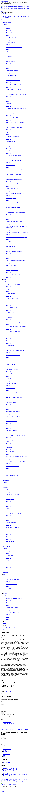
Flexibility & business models (12, 136)
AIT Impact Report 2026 (11, 551)
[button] (2, 11)
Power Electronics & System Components (15, 212)
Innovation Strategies (10, 388)
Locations (3, 792)
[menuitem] (16, 24)
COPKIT (12, 629)
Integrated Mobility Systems (12, 188)
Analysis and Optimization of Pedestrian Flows (16, 289)
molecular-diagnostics (11, 198)
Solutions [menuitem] (5, 279)
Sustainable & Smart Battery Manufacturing (15, 255)
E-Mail (2, 791)
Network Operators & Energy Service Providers (16, 406)
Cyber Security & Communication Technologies (16, 94)
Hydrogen (8, 378)
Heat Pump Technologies (11, 373)
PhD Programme (10, 499)
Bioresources (9, 56)
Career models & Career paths (12, 494)
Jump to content (4, 1)
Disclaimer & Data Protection (9, 770)
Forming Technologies (11, 141)
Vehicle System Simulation (12, 270)
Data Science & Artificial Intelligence (14, 99)
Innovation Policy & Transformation (14, 174)
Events (7, 565)
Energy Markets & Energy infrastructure (15, 350)
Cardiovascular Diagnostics (12, 70)
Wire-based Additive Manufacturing (14, 274)
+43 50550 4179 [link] (7, 722)
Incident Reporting (10, 588)
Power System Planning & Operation (14, 221)
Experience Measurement (11, 132)
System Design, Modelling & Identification (15, 260)
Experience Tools (10, 359)
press (4, 752)
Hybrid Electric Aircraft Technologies (14, 160)
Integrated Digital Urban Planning (13, 183)
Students (8, 503)
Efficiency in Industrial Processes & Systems (16, 108)
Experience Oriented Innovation (13, 355)
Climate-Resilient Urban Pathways (13, 80)
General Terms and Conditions (10, 769)
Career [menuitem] (4, 484)
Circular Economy (10, 312)
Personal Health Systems (11, 421)
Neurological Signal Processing (13, 411)
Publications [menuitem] (6, 480)
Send (2, 713)
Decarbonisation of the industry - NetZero (15, 336)
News (7, 560)
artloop (7, 617)
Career (4, 755)
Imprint (2, 741)
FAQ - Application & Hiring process (14, 513)
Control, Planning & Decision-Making (14, 84)
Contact (5, 756)
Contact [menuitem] (5, 574)
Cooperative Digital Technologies (13, 89)
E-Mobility (8, 340)
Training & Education (11, 265)
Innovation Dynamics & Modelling (14, 169)
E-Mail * (2, 703)
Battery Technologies (10, 51)
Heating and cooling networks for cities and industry (17, 146)
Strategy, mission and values (12, 602)
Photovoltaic (9, 425)
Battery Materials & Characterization (14, 47)
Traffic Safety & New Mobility (13, 466)
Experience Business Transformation (14, 127)
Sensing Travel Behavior (11, 451)
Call (1, 790)
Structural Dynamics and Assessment (14, 251)
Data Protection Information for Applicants (12, 772)
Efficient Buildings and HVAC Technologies (16, 113)
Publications (6, 751)
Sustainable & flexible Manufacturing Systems (16, 456)
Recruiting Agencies (10, 541)
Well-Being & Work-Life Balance (13, 527)
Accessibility (6, 773)
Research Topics (9, 627)
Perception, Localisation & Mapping (14, 207)
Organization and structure (12, 607)
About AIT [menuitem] (5, 593)
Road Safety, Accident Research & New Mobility (17, 232)
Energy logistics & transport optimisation (15, 122)
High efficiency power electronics (13, 150)
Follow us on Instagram (19, 16)
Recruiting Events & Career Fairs (13, 532)
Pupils (7, 508)
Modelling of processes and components (15, 193)
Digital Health (9, 103)
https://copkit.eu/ (9, 691)
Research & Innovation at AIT (12, 612)
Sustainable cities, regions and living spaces (15, 461)
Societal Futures (9, 241)
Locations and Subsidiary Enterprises (14, 598)
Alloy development (10, 42)
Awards (8, 536)
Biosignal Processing (10, 61)
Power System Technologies (12, 430)
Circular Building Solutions (12, 307)
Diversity (8, 518)
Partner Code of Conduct (8, 777)
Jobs (7, 489)
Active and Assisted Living (12, 32)
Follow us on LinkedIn (8, 16)
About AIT (5, 747)
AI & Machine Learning (11, 37)
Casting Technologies (11, 75)
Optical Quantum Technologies (13, 202)
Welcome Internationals (11, 522)
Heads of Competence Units (12, 579)
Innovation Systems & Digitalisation (14, 179)
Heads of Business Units (11, 584)
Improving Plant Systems (11, 383)
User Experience (9, 470)
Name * (2, 701)
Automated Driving (10, 293)
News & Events (6, 754)
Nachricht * (3, 711)
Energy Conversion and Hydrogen (13, 117)
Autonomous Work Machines (12, 298)
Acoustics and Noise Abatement (13, 284)
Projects (8, 629)
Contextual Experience (11, 317)
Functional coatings (10, 364)
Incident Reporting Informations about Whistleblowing (15, 774)
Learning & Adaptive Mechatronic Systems (15, 392)
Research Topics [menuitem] (7, 22)
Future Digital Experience (12, 369)
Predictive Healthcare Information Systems (15, 435)
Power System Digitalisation (12, 216)
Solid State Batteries (10, 246)
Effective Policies (10, 345)
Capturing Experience (11, 65)
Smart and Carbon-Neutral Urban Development (16, 237)
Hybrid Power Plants (10, 165)
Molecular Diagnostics (11, 402)
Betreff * (2, 704)
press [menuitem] (4, 569)
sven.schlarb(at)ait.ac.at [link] (8, 723)
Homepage (3, 627)
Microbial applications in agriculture (14, 397)
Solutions (5, 750)
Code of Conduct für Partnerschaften (11, 775)
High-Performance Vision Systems (13, 155)
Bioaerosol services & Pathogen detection (15, 303)
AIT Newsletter (9, 555)
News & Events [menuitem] (6, 546)
